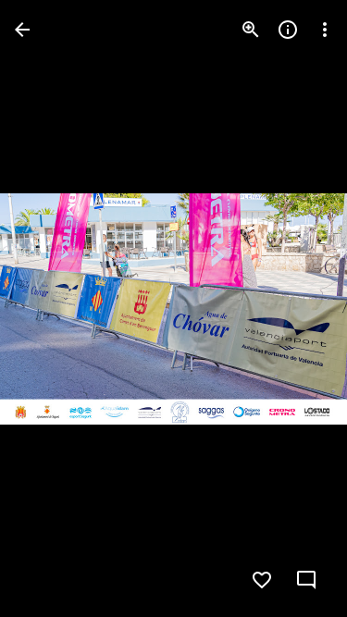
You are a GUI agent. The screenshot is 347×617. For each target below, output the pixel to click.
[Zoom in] (250, 29)
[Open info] (287, 29)
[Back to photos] (22, 29)
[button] (52, 309)
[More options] (324, 29)
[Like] (262, 580)
